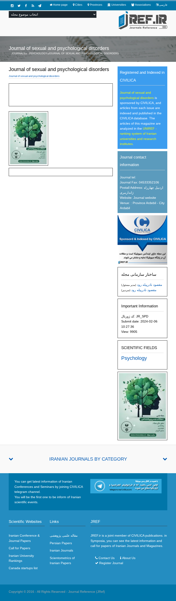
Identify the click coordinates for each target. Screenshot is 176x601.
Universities (118, 4)
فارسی (163, 4)
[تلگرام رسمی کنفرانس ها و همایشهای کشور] (39, 5)
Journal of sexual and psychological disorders (84, 53)
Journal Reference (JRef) (86, 591)
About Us (128, 558)
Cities (78, 4)
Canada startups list (23, 568)
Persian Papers (61, 543)
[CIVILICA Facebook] (25, 5)
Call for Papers (19, 548)
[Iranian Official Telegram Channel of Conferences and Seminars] (126, 486)
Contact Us (107, 558)
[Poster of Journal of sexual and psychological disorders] (142, 405)
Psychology (38, 53)
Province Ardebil (144, 203)
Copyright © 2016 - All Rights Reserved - (38, 591)
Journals (18, 53)
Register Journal (111, 563)
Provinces (96, 4)
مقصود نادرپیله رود (149, 285)
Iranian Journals (61, 550)
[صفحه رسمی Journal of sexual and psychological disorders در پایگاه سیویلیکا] (142, 240)
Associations (143, 4)
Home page (60, 4)
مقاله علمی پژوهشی (64, 535)
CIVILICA (137, 535)
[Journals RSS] (32, 5)
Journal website (144, 197)
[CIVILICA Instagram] (12, 5)
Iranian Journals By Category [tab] (88, 459)
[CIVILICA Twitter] (19, 5)
